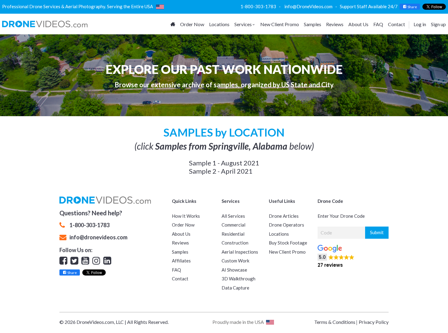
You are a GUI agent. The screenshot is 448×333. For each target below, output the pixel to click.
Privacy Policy (374, 322)
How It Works (186, 216)
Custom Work (235, 260)
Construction (235, 242)
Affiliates (181, 260)
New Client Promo (279, 24)
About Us (358, 24)
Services (243, 24)
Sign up (438, 24)
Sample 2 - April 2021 (221, 171)
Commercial (233, 224)
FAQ (378, 24)
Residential (233, 234)
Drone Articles (284, 216)
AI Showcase (234, 269)
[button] (373, 254)
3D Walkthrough (238, 278)
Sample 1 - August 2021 (224, 163)
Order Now (192, 24)
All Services (233, 216)
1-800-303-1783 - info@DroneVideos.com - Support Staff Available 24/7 (320, 6)
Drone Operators (286, 224)
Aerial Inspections (240, 252)
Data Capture (235, 287)
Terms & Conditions (334, 322)
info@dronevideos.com (98, 237)
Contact (396, 24)
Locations (219, 24)
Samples (312, 24)
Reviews (334, 24)
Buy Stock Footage (288, 242)
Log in (420, 24)
